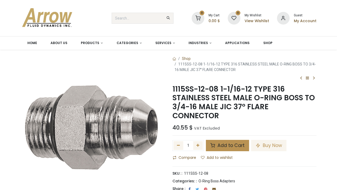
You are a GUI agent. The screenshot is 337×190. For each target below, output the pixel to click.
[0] (198, 18)
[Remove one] (178, 145)
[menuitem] (32, 43)
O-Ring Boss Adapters (217, 181)
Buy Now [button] (271, 145)
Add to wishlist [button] (220, 157)
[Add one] (198, 145)
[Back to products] (307, 78)
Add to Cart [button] (230, 145)
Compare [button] (187, 157)
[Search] (168, 18)
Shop (186, 58)
